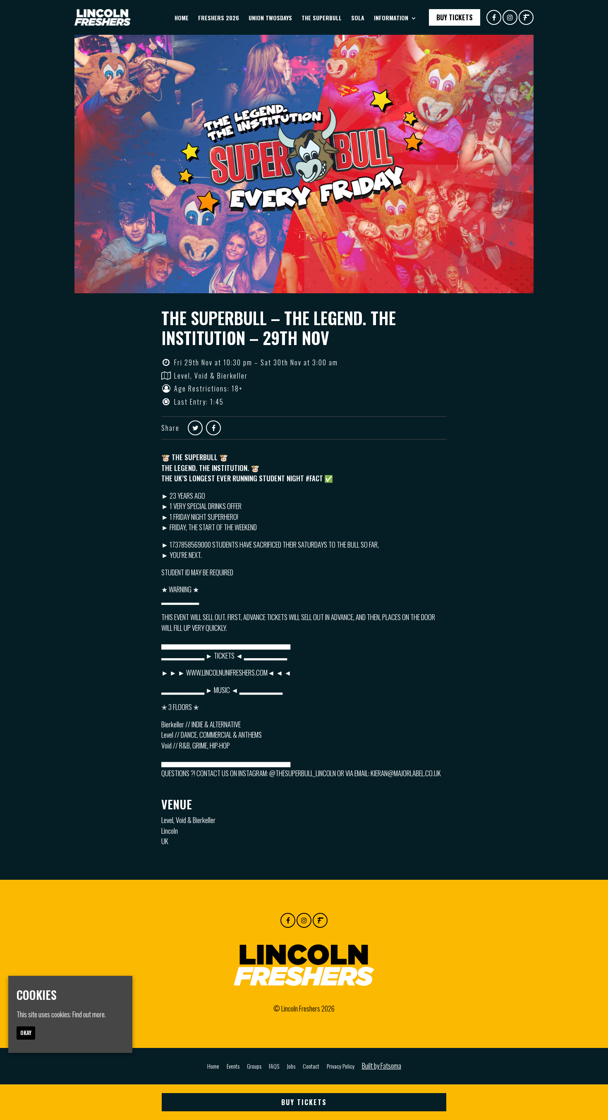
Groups (254, 1066)
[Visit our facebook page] (493, 17)
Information (391, 17)
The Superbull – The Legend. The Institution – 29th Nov (278, 327)
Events (233, 1066)
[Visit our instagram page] (510, 17)
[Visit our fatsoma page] (526, 17)
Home (182, 17)
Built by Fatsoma (381, 1065)
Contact (311, 1066)
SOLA (357, 17)
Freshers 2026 (218, 17)
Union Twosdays (270, 17)
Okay (25, 1032)
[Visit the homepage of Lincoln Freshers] (102, 17)
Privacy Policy (340, 1066)
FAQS (274, 1066)
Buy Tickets (454, 17)
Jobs (291, 1066)
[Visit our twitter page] (195, 427)
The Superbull (322, 17)
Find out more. (89, 1014)
